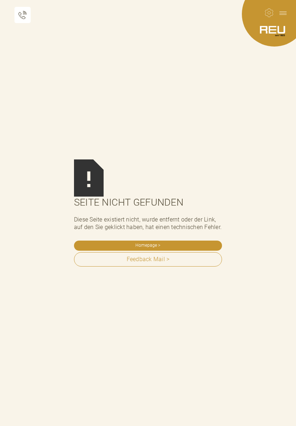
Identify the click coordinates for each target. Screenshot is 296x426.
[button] (283, 13)
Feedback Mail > (148, 259)
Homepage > (147, 245)
